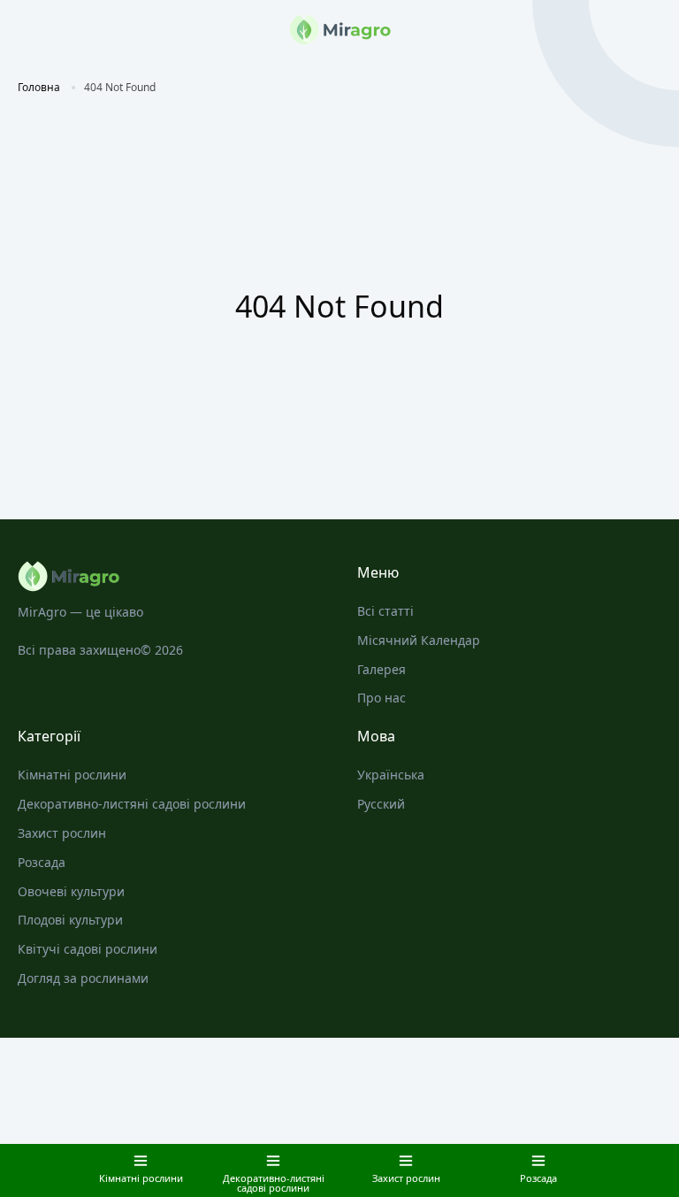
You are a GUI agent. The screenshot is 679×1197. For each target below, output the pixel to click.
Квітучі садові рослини (87, 948)
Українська (390, 774)
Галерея (381, 669)
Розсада (41, 862)
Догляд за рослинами (83, 978)
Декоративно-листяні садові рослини (132, 803)
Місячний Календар (418, 640)
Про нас (381, 697)
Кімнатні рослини (72, 774)
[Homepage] (170, 576)
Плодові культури (70, 919)
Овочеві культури (71, 891)
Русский (381, 803)
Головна (39, 87)
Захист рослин (62, 833)
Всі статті (385, 610)
